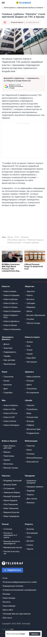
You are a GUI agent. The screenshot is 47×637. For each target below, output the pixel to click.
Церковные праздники (31, 482)
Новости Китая (10, 421)
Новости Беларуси (11, 425)
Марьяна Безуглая (11, 512)
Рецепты (29, 524)
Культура (30, 421)
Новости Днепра (11, 299)
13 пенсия (8, 529)
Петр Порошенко (11, 504)
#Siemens (24, 237)
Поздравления (33, 433)
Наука (4, 372)
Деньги (6, 344)
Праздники (30, 476)
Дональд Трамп (10, 485)
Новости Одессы (11, 303)
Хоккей (30, 354)
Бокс (29, 346)
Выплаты (30, 299)
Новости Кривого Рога (11, 316)
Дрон (6, 389)
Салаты (30, 545)
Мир (4, 400)
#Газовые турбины (31, 243)
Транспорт (8, 348)
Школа (29, 311)
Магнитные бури (33, 429)
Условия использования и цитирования (19, 590)
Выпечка (30, 529)
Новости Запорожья (12, 311)
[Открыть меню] (3, 3)
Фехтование (32, 362)
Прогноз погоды (33, 323)
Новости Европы (11, 405)
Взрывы (7, 452)
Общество (29, 286)
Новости (6, 286)
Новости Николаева (12, 329)
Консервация (32, 533)
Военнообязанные (34, 458)
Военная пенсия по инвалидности (12, 542)
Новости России (10, 413)
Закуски (30, 549)
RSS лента (7, 618)
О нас (5, 578)
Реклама (6, 594)
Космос (7, 381)
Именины (31, 503)
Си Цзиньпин (9, 488)
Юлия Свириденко (11, 516)
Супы (29, 537)
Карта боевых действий (9, 447)
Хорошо (34, 634)
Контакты (7, 602)
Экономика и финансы (7, 338)
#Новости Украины (35, 240)
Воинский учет (33, 462)
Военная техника (11, 468)
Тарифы (7, 356)
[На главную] (23, 3)
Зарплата (31, 291)
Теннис (30, 350)
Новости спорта (32, 337)
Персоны (6, 476)
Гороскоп (30, 405)
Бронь (29, 450)
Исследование (33, 393)
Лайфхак (30, 425)
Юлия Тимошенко (11, 508)
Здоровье (29, 372)
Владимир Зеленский (13, 481)
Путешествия (32, 417)
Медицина (31, 307)
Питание (30, 381)
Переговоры (9, 456)
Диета (29, 385)
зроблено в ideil (8, 629)
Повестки (31, 446)
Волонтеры (8, 464)
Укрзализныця (10, 364)
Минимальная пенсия (13, 547)
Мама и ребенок (33, 377)
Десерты (30, 541)
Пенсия (5, 524)
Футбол (30, 342)
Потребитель (32, 409)
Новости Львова (10, 307)
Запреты (30, 495)
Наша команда (9, 606)
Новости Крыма (10, 325)
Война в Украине (9, 441)
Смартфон (8, 393)
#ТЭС (16, 237)
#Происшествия (14, 243)
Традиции (31, 491)
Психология (32, 389)
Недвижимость (10, 352)
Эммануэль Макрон (12, 492)
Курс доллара (9, 360)
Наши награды (9, 598)
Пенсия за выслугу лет (12, 552)
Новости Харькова (11, 295)
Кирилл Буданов (10, 500)
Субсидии (31, 303)
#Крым (10, 237)
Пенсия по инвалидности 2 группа (10, 535)
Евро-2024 (31, 358)
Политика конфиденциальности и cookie (20, 582)
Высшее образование (36, 315)
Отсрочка (30, 454)
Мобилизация (31, 441)
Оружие (7, 460)
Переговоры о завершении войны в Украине (23, 8)
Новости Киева (10, 291)
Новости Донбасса (11, 321)
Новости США (10, 409)
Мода (29, 413)
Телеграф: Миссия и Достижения (17, 614)
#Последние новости (16, 240)
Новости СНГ (9, 417)
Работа (30, 295)
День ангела (32, 499)
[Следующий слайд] (44, 8)
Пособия (30, 319)
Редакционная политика (13, 586)
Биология (8, 385)
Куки (22, 634)
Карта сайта (8, 610)
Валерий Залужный (12, 496)
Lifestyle (28, 400)
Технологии (8, 377)
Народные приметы (35, 487)
